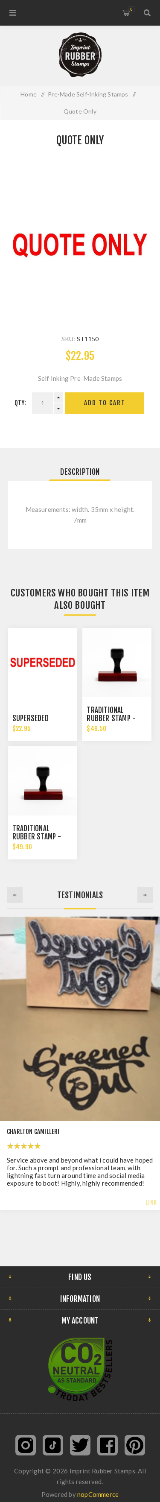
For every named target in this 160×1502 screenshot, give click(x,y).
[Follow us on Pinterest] (135, 1445)
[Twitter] (80, 1445)
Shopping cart (131, 9)
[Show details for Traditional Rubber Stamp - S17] (42, 780)
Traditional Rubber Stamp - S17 (36, 836)
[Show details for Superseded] (42, 662)
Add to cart (104, 403)
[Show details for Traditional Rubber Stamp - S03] (116, 662)
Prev (15, 895)
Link (151, 1202)
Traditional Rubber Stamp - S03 (111, 718)
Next (145, 895)
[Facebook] (107, 1445)
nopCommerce (98, 1494)
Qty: (20, 403)
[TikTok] (53, 1445)
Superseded (30, 718)
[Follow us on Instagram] (25, 1445)
